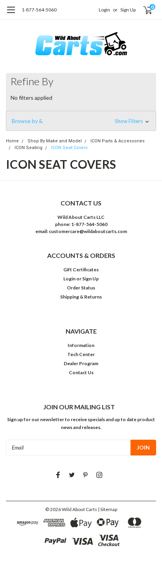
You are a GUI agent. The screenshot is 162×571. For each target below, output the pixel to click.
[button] (81, 121)
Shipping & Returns (81, 297)
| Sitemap (107, 509)
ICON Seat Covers (69, 147)
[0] (143, 10)
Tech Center (81, 354)
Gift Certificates (81, 269)
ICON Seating (28, 147)
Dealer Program (81, 363)
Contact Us (81, 372)
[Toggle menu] (11, 14)
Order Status (81, 288)
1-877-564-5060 (39, 10)
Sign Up (128, 10)
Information (81, 345)
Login (104, 10)
